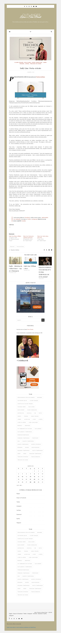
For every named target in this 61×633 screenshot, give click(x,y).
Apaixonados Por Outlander (26, 397)
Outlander (38, 428)
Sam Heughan (35, 447)
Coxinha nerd (22, 406)
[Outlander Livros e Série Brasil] (30, 16)
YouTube (19, 510)
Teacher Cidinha (15, 250)
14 (30, 476)
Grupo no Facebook (21, 497)
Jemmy (19, 419)
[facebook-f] (24, 6)
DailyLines (27, 62)
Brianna (39, 397)
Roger (27, 447)
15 (34, 476)
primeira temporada (24, 438)
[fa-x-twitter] (27, 6)
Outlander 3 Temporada (25, 431)
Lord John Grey (33, 422)
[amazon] (31, 6)
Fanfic (19, 416)
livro (34, 419)
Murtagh (27, 425)
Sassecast (19, 514)
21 (30, 479)
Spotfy (18, 518)
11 (18, 476)
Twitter (18, 502)
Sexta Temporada (37, 450)
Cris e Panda (30, 329)
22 (34, 479)
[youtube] (34, 6)
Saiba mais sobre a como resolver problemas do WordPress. (21, 627)
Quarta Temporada (28, 441)
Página (18, 493)
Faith (40, 413)
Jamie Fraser (35, 416)
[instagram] (29, 6)
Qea (19, 441)
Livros (27, 63)
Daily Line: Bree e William (15, 236)
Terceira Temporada (35, 453)
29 (34, 482)
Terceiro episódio (23, 456)
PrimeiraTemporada (23, 434)
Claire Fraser (19, 62)
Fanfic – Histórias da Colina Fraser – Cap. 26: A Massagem (15, 268)
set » (21, 485)
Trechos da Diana (35, 63)
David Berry (21, 409)
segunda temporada (24, 450)
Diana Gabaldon (37, 62)
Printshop (35, 438)
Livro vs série (22, 422)
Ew (35, 413)
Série (19, 453)
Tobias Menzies (35, 456)
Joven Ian (27, 419)
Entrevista (21, 413)
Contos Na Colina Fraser (25, 403)
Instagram (19, 506)
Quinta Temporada (23, 444)
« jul (18, 485)
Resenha (20, 447)
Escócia (29, 413)
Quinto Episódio (36, 444)
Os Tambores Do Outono (25, 428)
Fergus (26, 416)
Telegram (19, 522)
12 (22, 476)
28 (30, 482)
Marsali (20, 425)
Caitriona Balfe (22, 400)
